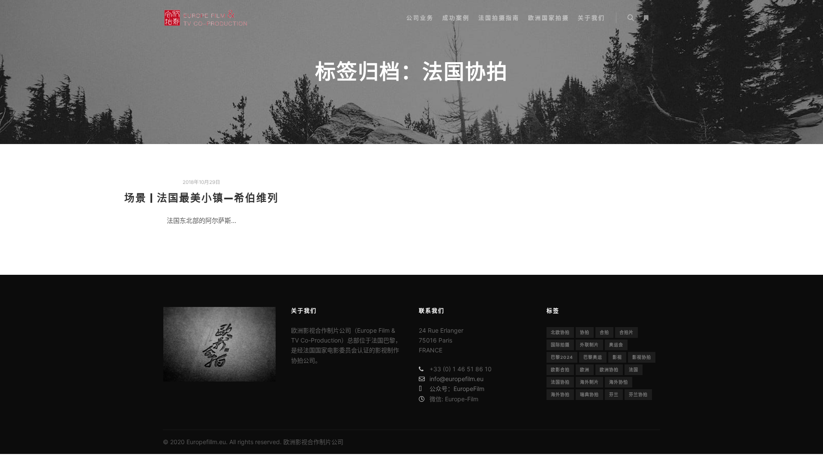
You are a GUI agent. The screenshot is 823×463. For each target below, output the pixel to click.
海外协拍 (560, 394)
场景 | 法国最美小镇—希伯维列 (201, 198)
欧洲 (584, 369)
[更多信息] (646, 18)
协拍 (584, 332)
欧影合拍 (560, 369)
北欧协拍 (560, 332)
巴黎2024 (562, 357)
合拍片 (626, 332)
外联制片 (589, 344)
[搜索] (630, 18)
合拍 (604, 332)
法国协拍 (560, 382)
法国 (633, 369)
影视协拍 (641, 357)
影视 (617, 357)
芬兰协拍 (638, 394)
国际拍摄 (560, 344)
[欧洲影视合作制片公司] (206, 18)
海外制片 (589, 382)
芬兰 (614, 394)
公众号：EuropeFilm (457, 388)
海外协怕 (618, 382)
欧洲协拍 (609, 369)
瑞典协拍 (589, 394)
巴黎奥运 (592, 357)
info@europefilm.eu (457, 378)
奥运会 (616, 344)
